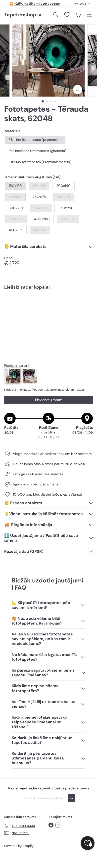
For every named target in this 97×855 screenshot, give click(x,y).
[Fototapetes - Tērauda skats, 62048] (48, 311)
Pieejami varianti (17, 365)
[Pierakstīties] (71, 798)
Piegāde (37, 390)
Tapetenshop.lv (22, 15)
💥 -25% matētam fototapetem (34, 3)
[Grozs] (78, 14)
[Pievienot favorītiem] (86, 303)
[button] (12, 375)
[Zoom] (77, 89)
